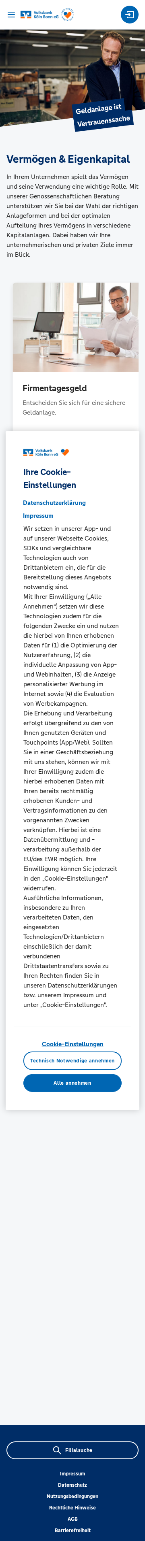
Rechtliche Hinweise (72, 1508)
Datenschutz (72, 1485)
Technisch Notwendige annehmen (72, 1061)
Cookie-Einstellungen (73, 1044)
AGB (73, 1519)
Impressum (72, 1474)
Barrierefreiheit (73, 1530)
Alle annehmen (72, 1083)
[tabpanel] (72, 369)
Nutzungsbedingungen (72, 1496)
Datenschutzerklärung (54, 503)
